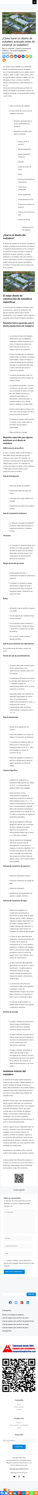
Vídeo (19, 1428)
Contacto (19, 1409)
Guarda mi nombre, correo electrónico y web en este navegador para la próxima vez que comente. (19, 1263)
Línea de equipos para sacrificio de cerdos (15, 1318)
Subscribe (19, 1446)
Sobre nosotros (19, 1407)
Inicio (19, 1404)
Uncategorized (6, 1331)
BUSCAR (31, 1294)
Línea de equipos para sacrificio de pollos (15, 1327)
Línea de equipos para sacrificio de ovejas (15, 1324)
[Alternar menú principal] (34, 2)
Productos (19, 1422)
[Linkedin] (15, 56)
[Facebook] (4, 56)
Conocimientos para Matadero (19, 1425)
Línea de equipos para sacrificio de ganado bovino (18, 1321)
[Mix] (27, 56)
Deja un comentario (8, 48)
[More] (4, 60)
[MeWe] (23, 56)
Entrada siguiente (19, 1190)
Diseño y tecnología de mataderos (13, 1315)
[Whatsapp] (30, 56)
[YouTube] (14, 1476)
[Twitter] (8, 56)
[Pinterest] (19, 56)
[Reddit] (11, 56)
